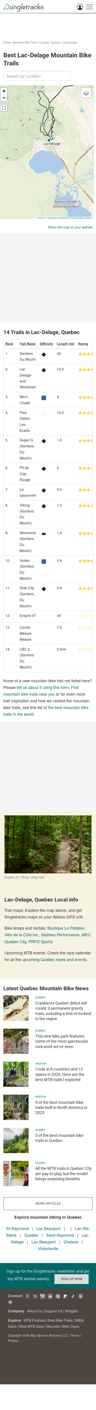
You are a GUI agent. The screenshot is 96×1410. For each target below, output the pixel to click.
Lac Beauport (48, 1228)
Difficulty (46, 343)
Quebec (56, 42)
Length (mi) (66, 343)
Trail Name (27, 343)
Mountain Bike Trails (25, 42)
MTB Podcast (34, 1320)
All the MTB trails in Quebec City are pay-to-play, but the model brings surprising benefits (63, 1173)
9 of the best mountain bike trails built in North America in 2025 (61, 1107)
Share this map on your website (70, 227)
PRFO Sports (41, 941)
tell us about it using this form (43, 687)
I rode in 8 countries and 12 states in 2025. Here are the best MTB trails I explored (59, 1074)
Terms (74, 1335)
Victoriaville (48, 1248)
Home (7, 42)
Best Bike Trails (60, 1320)
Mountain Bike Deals (62, 1326)
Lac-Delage (70, 42)
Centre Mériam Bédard (25, 633)
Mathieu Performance (60, 934)
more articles (48, 1203)
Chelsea (71, 1242)
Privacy (13, 1340)
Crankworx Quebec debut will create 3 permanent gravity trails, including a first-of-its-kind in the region (63, 1011)
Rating (83, 343)
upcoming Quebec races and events (54, 959)
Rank (9, 343)
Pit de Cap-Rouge (25, 473)
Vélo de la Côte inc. (21, 934)
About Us (34, 1310)
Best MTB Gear (31, 1326)
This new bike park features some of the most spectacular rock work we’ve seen (61, 1041)
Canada (44, 42)
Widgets (71, 1310)
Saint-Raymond (60, 1235)
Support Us (53, 1310)
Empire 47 (28, 615)
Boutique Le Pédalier (65, 928)
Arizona (40, 1063)
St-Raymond (17, 1228)
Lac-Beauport (43, 1242)
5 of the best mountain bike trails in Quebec (59, 1138)
